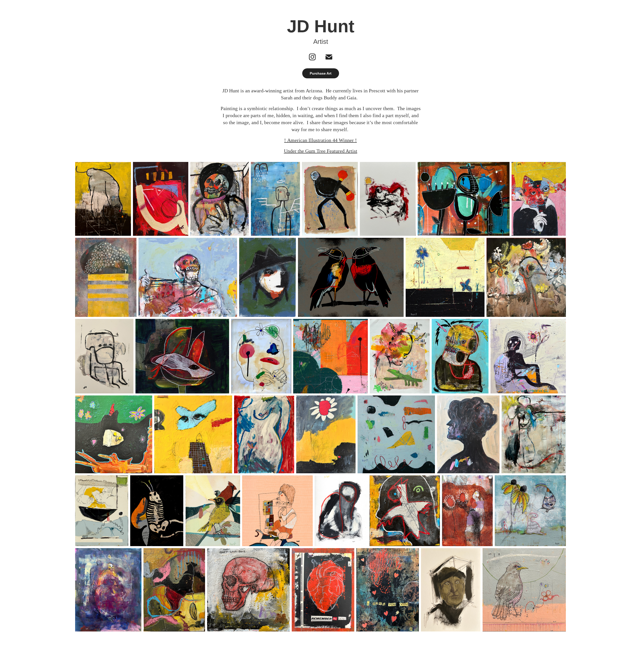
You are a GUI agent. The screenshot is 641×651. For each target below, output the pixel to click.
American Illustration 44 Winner (320, 140)
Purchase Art (321, 73)
